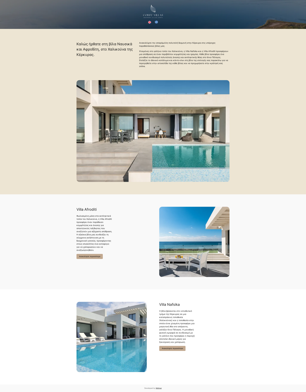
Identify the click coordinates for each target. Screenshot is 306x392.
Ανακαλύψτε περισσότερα (89, 256)
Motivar (159, 388)
